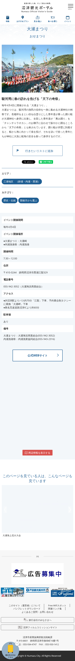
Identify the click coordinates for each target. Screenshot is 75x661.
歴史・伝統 (9, 200)
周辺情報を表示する (39, 452)
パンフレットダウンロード (26, 608)
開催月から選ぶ (28, 200)
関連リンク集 (55, 608)
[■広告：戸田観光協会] (37, 589)
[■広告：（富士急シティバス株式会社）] (12, 592)
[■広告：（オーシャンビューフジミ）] (62, 592)
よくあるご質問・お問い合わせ (37, 612)
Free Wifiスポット (57, 605)
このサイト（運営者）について (24, 605)
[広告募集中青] (37, 573)
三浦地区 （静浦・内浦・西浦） (21, 181)
